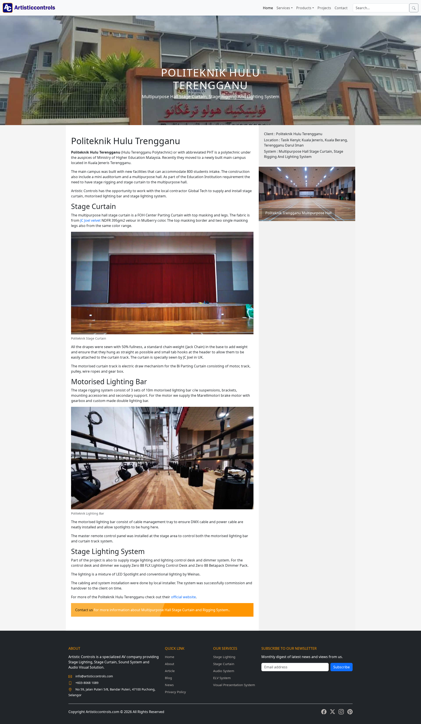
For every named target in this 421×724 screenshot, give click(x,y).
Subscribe (341, 667)
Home (268, 7)
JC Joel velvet (90, 220)
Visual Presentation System (234, 685)
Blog (168, 678)
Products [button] (303, 7)
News (169, 685)
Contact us (84, 609)
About (169, 664)
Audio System (223, 671)
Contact (341, 7)
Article (170, 671)
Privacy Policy (175, 692)
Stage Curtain (223, 664)
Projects (324, 7)
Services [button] (283, 7)
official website (183, 597)
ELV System (222, 678)
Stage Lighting (224, 657)
